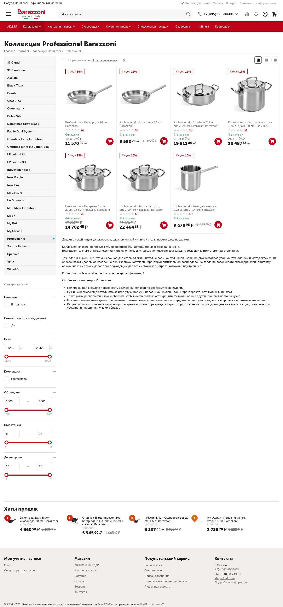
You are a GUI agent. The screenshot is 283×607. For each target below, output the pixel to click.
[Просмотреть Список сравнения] (247, 14)
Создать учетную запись (20, 570)
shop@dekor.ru (225, 578)
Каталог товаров (85, 570)
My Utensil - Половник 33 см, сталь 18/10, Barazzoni (226, 519)
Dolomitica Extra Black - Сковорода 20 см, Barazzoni (39, 519)
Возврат (231, 3)
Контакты (246, 3)
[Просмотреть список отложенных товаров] (256, 14)
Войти (8, 565)
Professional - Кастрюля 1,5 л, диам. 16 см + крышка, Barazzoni (87, 207)
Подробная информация (232, 582)
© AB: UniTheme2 (152, 604)
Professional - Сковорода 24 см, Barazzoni (141, 124)
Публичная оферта (157, 586)
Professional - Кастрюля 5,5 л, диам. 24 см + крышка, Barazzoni (142, 207)
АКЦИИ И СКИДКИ (86, 565)
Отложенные (153, 570)
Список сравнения (156, 575)
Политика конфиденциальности (165, 581)
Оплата (218, 3)
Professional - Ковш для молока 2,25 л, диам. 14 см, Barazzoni (195, 207)
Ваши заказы (153, 565)
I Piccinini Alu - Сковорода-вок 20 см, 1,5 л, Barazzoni (167, 519)
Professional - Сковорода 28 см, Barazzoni (86, 124)
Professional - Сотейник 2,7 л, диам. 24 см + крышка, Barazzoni (196, 124)
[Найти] (188, 14)
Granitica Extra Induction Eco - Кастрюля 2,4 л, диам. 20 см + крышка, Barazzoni (102, 521)
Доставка (203, 3)
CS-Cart (109, 604)
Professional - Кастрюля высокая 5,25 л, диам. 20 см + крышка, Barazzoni (250, 124)
